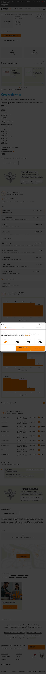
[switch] (17, 342)
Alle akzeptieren (37, 348)
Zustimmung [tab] (8, 327)
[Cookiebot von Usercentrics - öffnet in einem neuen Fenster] (39, 324)
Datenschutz (27, 335)
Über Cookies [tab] (38, 327)
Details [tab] (23, 327)
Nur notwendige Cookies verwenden (23, 348)
